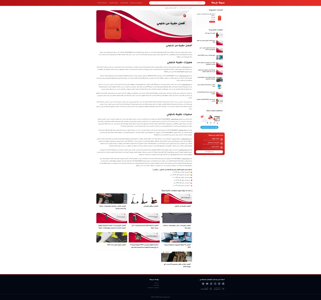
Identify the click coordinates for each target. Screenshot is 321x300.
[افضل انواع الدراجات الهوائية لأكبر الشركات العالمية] (219, 79)
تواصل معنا (156, 285)
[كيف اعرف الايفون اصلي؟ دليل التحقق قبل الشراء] (219, 50)
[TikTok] (211, 283)
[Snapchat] (203, 283)
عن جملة (157, 283)
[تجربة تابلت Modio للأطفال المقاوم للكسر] (219, 101)
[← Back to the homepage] (218, 3)
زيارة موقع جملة (209, 151)
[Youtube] (207, 283)
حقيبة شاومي (185, 67)
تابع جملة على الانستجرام (208, 127)
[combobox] (176, 3)
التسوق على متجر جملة (136, 3)
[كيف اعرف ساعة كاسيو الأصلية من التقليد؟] (219, 94)
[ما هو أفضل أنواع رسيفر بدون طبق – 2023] (219, 42)
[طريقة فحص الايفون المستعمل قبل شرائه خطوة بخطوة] (219, 72)
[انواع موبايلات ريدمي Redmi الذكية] (219, 57)
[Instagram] (219, 283)
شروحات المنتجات (113, 3)
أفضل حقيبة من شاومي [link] (170, 8)
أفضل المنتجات (124, 3)
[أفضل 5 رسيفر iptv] (219, 35)
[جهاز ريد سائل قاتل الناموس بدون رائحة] (219, 86)
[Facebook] (223, 283)
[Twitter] (215, 283)
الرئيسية (190, 8)
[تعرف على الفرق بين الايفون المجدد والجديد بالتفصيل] (219, 64)
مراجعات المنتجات (101, 3)
